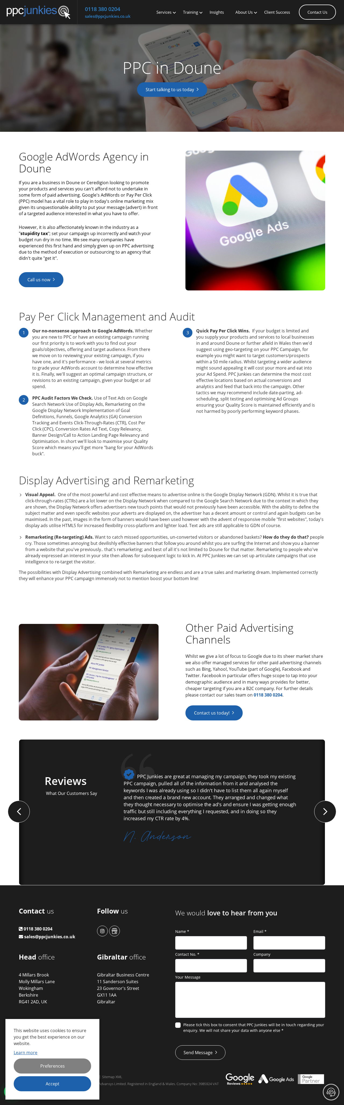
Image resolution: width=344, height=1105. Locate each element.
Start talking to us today (170, 90)
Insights (217, 12)
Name (182, 931)
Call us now (38, 280)
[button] (19, 812)
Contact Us (317, 12)
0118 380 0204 (102, 9)
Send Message (198, 1053)
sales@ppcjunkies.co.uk (108, 16)
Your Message (187, 977)
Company (261, 954)
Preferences (52, 1066)
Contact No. (187, 954)
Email (260, 931)
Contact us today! (212, 713)
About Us (244, 12)
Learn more (25, 1053)
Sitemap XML (112, 1076)
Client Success (277, 12)
